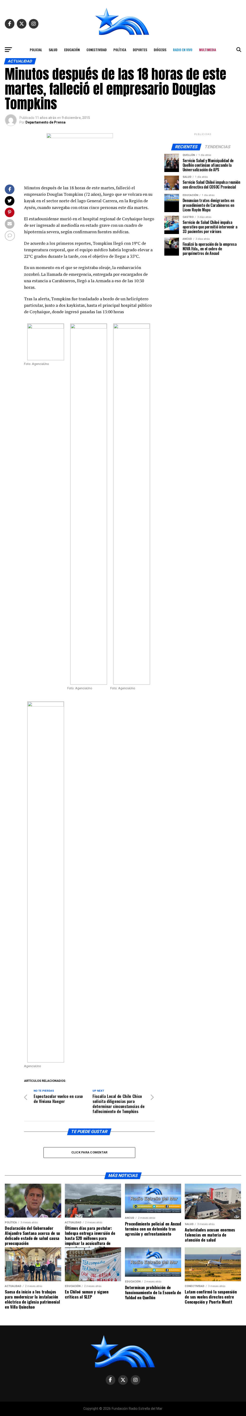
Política (119, 49)
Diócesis (160, 49)
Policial (36, 49)
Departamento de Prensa (45, 122)
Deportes (140, 49)
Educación (72, 49)
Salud (53, 49)
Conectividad (96, 49)
